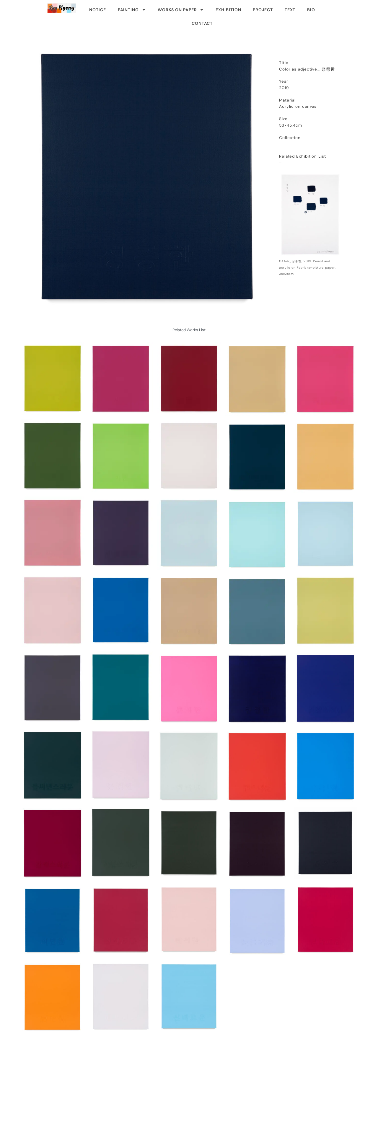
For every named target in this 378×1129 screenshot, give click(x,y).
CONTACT (202, 23)
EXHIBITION (228, 9)
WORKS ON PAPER (177, 9)
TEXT (290, 9)
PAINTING (128, 9)
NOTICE (97, 9)
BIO (311, 9)
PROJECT (263, 9)
